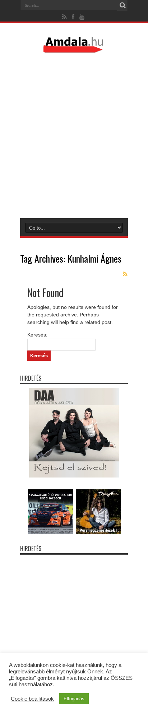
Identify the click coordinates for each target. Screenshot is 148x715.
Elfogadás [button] (74, 698)
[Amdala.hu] (74, 49)
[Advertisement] (74, 135)
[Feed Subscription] (125, 274)
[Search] (122, 5)
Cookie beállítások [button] (32, 699)
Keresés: (37, 335)
